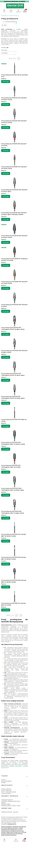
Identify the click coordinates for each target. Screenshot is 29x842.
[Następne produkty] (16, 615)
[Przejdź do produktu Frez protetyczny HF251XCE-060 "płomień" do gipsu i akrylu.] (14, 343)
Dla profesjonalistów (6, 781)
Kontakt (3, 782)
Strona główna (4, 15)
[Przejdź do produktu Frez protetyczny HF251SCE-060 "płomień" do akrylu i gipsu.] (14, 182)
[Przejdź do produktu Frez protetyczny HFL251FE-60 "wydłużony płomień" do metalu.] (14, 251)
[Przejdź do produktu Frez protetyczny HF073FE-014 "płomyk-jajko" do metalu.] (14, 596)
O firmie (3, 779)
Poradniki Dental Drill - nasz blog (9, 812)
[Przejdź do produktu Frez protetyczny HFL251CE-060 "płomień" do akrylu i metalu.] (14, 228)
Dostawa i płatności (6, 789)
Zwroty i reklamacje (6, 790)
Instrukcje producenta (7, 799)
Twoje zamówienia (6, 793)
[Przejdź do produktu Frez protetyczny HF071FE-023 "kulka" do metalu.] (14, 412)
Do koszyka (5, 81)
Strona (10, 58)
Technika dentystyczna (14, 15)
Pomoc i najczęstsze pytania (8, 792)
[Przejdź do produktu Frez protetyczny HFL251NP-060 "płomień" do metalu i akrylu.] (14, 274)
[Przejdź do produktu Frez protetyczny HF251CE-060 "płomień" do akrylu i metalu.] (14, 113)
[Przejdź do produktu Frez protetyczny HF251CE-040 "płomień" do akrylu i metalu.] (14, 90)
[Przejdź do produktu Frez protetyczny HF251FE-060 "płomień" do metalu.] (14, 136)
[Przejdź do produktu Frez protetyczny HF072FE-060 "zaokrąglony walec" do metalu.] (14, 458)
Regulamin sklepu (6, 804)
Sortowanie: (4, 50)
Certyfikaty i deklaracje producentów (10, 801)
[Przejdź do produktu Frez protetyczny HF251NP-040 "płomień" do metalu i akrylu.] (14, 159)
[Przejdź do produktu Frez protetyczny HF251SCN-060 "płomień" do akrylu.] (14, 297)
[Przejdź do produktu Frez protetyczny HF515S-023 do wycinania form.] (14, 68)
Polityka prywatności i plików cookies (10, 805)
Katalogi (3, 802)
